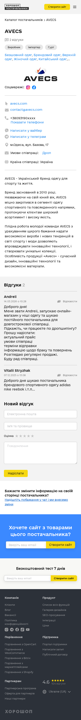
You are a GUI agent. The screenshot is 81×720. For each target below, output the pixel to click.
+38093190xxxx (22, 118)
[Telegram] (12, 629)
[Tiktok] (23, 629)
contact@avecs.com (26, 109)
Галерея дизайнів (54, 609)
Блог (8, 609)
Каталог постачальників (24, 20)
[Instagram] (28, 87)
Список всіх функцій (56, 604)
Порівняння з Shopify (19, 672)
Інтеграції (49, 620)
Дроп (46, 153)
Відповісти (69, 301)
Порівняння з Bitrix (17, 658)
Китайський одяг (53, 59)
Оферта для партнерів (20, 693)
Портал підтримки (54, 644)
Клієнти (10, 604)
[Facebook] (34, 87)
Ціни (45, 625)
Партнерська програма (20, 688)
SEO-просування (53, 615)
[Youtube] (27, 629)
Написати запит (53, 649)
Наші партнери (15, 698)
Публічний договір (55, 654)
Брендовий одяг (47, 55)
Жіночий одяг (25, 59)
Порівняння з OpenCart (20, 644)
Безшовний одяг (18, 55)
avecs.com (18, 103)
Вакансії (10, 615)
